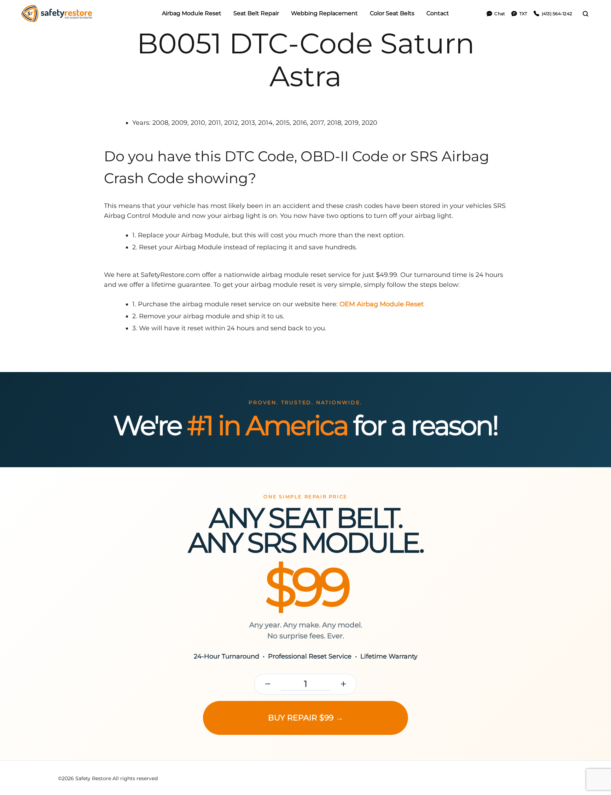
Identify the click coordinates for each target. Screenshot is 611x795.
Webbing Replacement (324, 13)
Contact (437, 13)
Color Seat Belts (392, 13)
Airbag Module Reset (191, 13)
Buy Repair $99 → (305, 718)
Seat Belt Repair (256, 13)
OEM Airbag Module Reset (381, 304)
